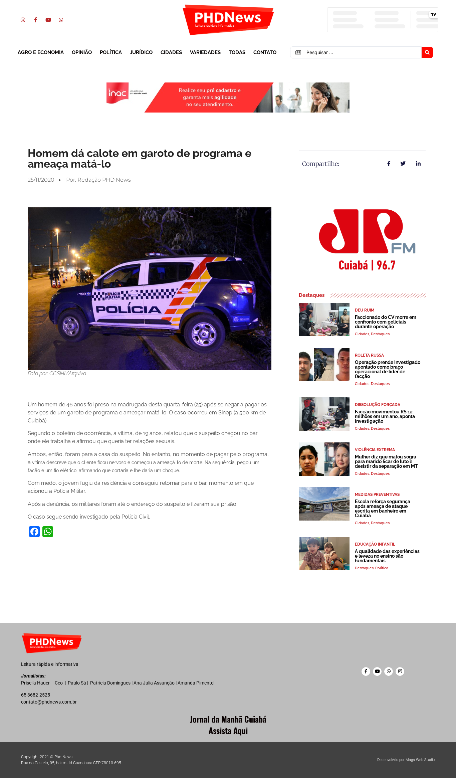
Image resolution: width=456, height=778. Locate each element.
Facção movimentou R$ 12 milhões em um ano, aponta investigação (385, 416)
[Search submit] (427, 52)
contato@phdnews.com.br (49, 702)
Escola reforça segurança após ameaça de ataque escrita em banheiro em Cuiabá (382, 508)
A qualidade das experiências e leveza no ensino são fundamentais (387, 556)
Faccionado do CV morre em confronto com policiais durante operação (385, 322)
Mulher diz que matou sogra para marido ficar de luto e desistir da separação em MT (386, 461)
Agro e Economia (41, 52)
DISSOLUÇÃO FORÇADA (377, 404)
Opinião (82, 52)
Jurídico (141, 52)
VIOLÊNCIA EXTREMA (375, 449)
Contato (264, 52)
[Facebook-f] (35, 20)
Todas (237, 52)
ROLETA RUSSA (369, 355)
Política (111, 52)
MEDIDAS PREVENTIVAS (377, 494)
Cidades (171, 52)
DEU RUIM (364, 310)
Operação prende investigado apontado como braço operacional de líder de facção (387, 369)
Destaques (380, 334)
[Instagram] (23, 20)
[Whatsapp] (61, 20)
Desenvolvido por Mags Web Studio (406, 760)
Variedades (205, 52)
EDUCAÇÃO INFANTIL (375, 544)
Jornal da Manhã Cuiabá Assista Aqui (228, 724)
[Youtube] (48, 20)
